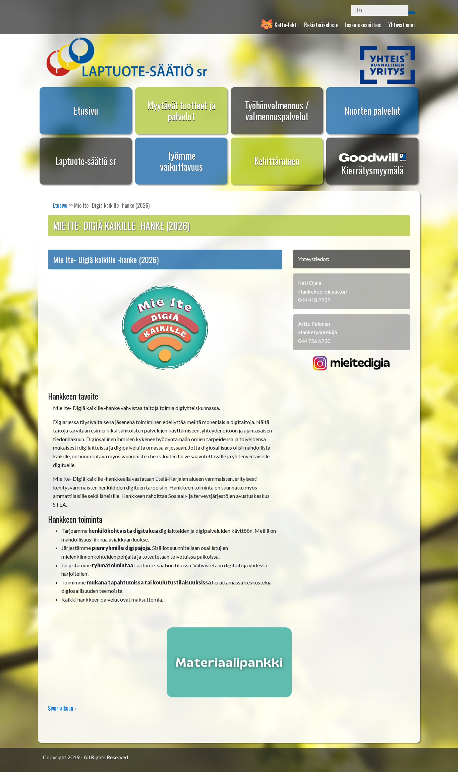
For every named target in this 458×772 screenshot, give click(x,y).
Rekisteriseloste (321, 25)
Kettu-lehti (286, 25)
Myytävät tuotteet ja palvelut (181, 110)
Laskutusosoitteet (363, 25)
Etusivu (85, 110)
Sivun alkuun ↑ (62, 708)
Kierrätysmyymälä (372, 170)
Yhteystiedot (401, 25)
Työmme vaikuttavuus (181, 161)
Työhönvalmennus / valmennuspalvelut (277, 110)
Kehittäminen (276, 161)
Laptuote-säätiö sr (85, 161)
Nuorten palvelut (372, 110)
